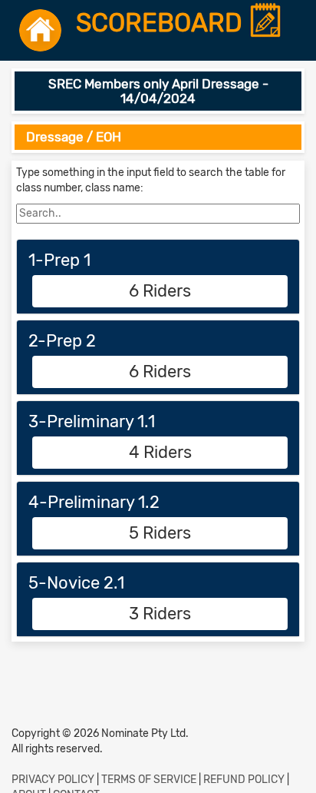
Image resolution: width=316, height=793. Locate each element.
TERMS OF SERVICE (148, 779)
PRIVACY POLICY (53, 779)
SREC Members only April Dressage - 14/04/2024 (158, 91)
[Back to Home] (40, 30)
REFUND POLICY (244, 779)
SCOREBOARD (162, 23)
